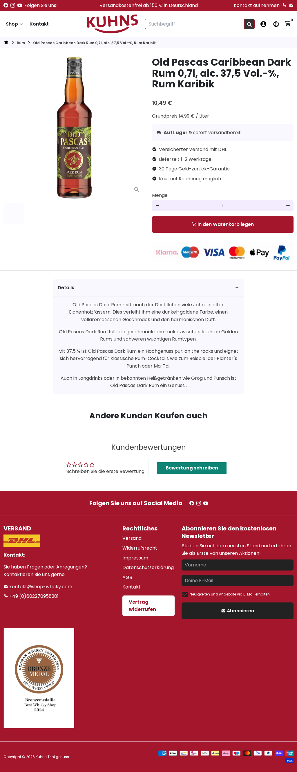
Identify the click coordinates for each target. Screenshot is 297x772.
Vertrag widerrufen (142, 606)
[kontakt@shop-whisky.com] (291, 5)
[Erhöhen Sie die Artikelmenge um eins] (288, 205)
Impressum (135, 558)
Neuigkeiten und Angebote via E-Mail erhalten (230, 594)
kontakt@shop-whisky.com (40, 586)
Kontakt (39, 24)
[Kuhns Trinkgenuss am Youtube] (19, 5)
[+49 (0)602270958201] (284, 5)
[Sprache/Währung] (276, 24)
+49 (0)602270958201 (33, 596)
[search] (249, 24)
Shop (12, 24)
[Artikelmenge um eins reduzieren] (157, 205)
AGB (127, 577)
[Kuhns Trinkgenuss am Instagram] (12, 5)
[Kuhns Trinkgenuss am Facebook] (5, 5)
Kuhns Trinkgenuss (52, 756)
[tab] (148, 287)
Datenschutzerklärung (148, 567)
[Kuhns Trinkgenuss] (6, 43)
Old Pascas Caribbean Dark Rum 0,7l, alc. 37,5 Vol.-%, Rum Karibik (94, 42)
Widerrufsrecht (139, 548)
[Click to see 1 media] (13, 213)
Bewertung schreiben (192, 468)
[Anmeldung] (263, 24)
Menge (160, 195)
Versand (132, 538)
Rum (21, 42)
